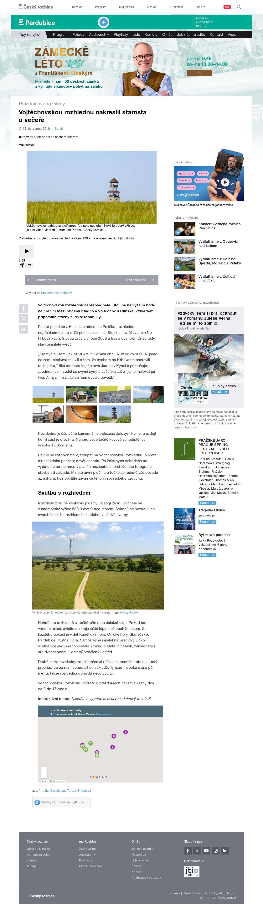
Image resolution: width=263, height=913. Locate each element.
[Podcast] (22, 265)
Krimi (201, 173)
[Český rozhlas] (36, 7)
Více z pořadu (186, 218)
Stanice (152, 6)
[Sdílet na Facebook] (23, 308)
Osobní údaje (192, 893)
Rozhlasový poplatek (146, 878)
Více (233, 34)
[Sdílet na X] (23, 318)
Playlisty (121, 34)
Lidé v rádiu (140, 860)
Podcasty (86, 860)
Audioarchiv (204, 22)
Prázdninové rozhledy (56, 293)
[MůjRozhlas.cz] (26, 145)
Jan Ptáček (74, 230)
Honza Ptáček (129, 612)
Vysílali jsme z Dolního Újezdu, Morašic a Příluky (220, 261)
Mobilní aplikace (90, 866)
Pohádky (183, 180)
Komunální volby (38, 854)
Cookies (174, 893)
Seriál (59, 128)
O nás (167, 34)
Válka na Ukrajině (39, 849)
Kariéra (137, 866)
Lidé (136, 34)
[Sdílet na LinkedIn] (23, 329)
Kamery (201, 26)
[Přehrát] (26, 251)
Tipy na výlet (29, 34)
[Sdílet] (29, 265)
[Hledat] (239, 7)
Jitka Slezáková (54, 791)
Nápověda (139, 854)
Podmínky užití (213, 893)
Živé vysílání (184, 187)
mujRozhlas (126, 6)
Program (100, 6)
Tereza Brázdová (79, 791)
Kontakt (216, 34)
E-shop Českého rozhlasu (197, 302)
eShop (31, 866)
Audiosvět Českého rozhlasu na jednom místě (203, 205)
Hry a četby (184, 173)
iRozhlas (77, 6)
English (231, 893)
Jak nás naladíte (191, 34)
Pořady (78, 34)
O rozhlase (176, 6)
